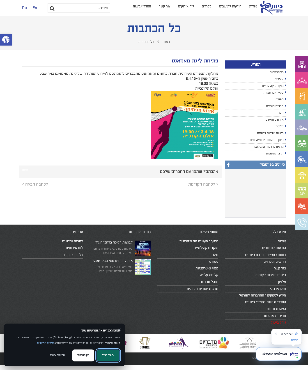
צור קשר (164, 6)
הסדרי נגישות (142, 6)
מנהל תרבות (209, 282)
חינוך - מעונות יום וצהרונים (266, 140)
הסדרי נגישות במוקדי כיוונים (265, 302)
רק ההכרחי (83, 355)
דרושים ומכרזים (275, 261)
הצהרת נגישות (275, 309)
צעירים (279, 79)
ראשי (165, 42)
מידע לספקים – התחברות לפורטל (262, 295)
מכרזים (206, 6)
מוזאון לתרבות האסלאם (268, 147)
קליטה (279, 126)
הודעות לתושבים (230, 6)
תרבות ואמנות (274, 154)
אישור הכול (108, 355)
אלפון (282, 282)
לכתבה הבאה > (35, 184)
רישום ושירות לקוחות (270, 133)
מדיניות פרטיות (275, 315)
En (34, 8)
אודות (253, 6)
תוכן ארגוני (278, 288)
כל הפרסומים (73, 255)
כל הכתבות (276, 72)
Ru (24, 8)
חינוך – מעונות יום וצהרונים (198, 241)
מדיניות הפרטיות (46, 343)
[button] (6, 40)
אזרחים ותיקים (274, 120)
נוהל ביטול (278, 322)
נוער (280, 113)
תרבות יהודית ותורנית (202, 288)
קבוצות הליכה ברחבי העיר (114, 242)
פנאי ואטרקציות (273, 93)
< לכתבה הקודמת (203, 184)
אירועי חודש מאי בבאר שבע (113, 260)
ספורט (279, 99)
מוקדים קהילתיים (272, 86)
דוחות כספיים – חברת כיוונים (265, 255)
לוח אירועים (186, 6)
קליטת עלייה (209, 275)
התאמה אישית (57, 355)
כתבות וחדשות (72, 241)
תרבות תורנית (274, 106)
